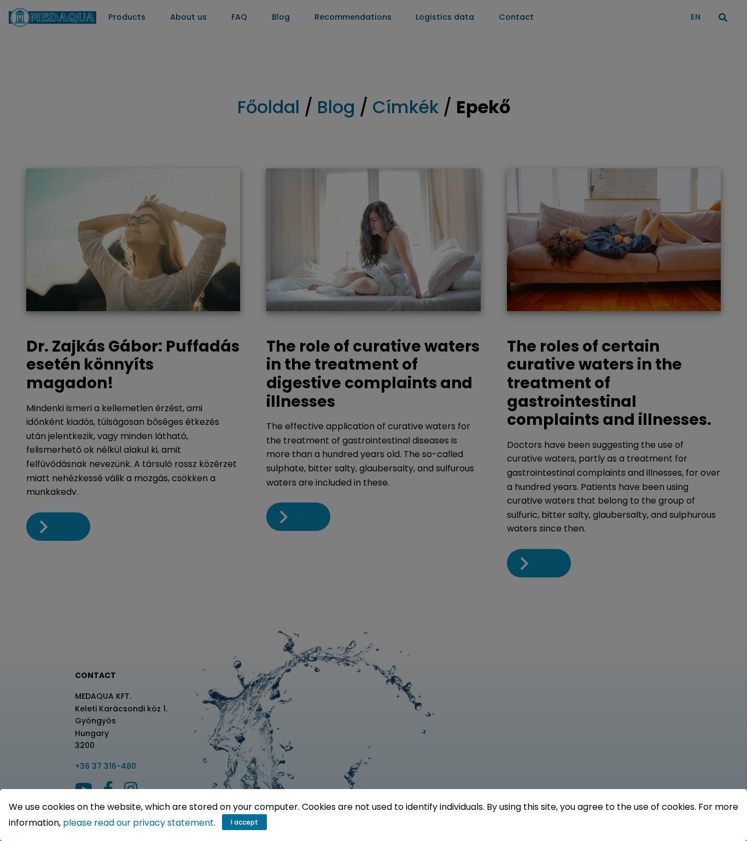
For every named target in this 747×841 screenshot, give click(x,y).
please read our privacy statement (138, 822)
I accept (244, 822)
